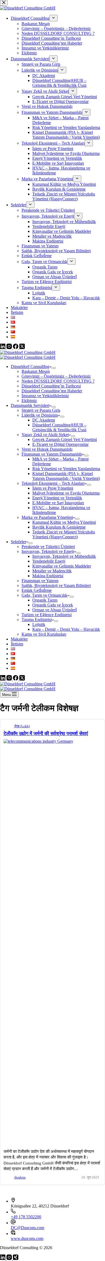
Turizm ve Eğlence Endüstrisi (47, 614)
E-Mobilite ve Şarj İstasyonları (58, 502)
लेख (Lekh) (22, 726)
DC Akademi (43, 420)
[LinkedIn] (3, 679)
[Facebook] (16, 679)
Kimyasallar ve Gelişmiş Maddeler (61, 566)
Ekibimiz (29, 400)
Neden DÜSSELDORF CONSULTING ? (58, 381)
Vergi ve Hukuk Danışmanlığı (47, 449)
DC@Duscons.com (27, 1227)
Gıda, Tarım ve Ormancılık (44, 595)
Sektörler (18, 541)
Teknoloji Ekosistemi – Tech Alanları (53, 483)
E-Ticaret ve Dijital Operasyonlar (60, 444)
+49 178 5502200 (26, 1216)
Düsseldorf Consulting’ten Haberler (52, 391)
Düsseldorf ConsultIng (30, 366)
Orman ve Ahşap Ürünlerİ (54, 610)
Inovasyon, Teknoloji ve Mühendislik (64, 556)
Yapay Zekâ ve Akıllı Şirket (45, 434)
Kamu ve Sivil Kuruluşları (44, 634)
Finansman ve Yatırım (40, 580)
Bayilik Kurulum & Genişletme (59, 527)
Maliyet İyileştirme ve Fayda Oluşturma (66, 493)
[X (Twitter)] (22, 679)
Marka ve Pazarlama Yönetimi (47, 517)
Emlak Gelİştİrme (37, 590)
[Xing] (15, 1258)
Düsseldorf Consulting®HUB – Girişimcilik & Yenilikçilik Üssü (59, 427)
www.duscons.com (27, 1238)
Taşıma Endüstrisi (37, 619)
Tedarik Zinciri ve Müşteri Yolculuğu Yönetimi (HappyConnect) (63, 534)
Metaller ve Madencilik (52, 571)
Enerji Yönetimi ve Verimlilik (57, 498)
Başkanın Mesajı (36, 371)
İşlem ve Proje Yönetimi (52, 488)
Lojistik (38, 624)
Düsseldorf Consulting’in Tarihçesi (51, 386)
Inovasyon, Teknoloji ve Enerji (48, 551)
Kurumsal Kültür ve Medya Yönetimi (64, 522)
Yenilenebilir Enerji (48, 561)
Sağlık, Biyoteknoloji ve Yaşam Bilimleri (56, 585)
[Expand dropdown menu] (53, 368)
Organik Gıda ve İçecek (52, 605)
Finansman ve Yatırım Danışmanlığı (52, 454)
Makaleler (19, 639)
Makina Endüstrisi (47, 575)
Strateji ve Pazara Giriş (41, 410)
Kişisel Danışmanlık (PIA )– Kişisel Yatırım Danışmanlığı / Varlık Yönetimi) (66, 476)
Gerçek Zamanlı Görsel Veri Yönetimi (64, 439)
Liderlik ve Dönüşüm (40, 415)
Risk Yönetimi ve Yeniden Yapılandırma (66, 468)
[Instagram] (9, 679)
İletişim (17, 644)
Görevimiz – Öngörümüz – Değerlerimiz (56, 376)
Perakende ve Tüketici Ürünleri (48, 546)
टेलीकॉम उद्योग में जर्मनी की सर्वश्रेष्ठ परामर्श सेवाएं (46, 733)
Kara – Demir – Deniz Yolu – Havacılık (66, 629)
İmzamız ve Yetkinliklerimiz (45, 395)
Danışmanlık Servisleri (30, 405)
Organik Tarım (44, 600)
